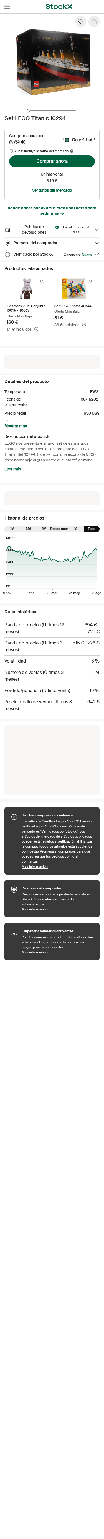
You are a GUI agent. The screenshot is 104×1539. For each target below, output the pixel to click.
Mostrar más (15, 425)
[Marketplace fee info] (72, 151)
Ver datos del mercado (52, 190)
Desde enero (60, 529)
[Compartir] (94, 21)
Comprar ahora (52, 161)
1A (75, 529)
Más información (58, 866)
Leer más (12, 468)
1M (12, 529)
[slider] (28, 110)
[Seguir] (42, 281)
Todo (91, 529)
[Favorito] (80, 21)
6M (44, 529)
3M (28, 529)
